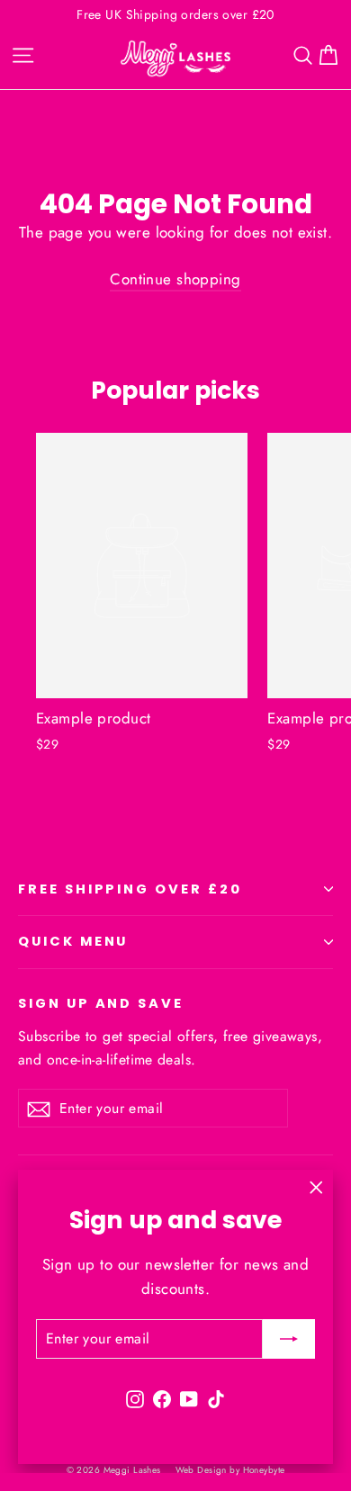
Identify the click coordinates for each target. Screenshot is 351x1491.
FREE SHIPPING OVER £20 (130, 889)
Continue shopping (175, 279)
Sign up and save (101, 1003)
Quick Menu (73, 941)
